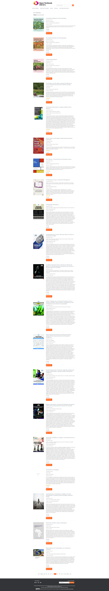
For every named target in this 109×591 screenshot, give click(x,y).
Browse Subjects (35, 8)
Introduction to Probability (52, 469)
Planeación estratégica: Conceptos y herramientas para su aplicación (60, 438)
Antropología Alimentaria (52, 204)
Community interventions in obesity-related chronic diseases (58, 107)
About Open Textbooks (44, 8)
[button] (38, 15)
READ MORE (48, 33)
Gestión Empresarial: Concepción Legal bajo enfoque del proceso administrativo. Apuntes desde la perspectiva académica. (60, 371)
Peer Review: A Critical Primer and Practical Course (58, 159)
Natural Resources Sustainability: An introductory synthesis (58, 548)
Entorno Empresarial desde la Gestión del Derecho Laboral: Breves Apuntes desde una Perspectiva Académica (58, 336)
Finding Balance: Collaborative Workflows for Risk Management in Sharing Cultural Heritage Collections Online (59, 495)
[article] (54, 26)
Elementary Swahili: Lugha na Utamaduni (56, 523)
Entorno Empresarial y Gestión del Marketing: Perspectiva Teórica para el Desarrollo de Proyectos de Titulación (60, 405)
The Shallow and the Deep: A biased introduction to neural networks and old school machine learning (59, 84)
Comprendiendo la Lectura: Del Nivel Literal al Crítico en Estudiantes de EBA (60, 235)
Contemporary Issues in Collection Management (58, 180)
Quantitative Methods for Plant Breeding (56, 18)
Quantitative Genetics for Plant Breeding (56, 38)
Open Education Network (64, 8)
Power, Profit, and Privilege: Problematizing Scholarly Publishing (59, 139)
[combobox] (64, 5)
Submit (51, 8)
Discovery (56, 8)
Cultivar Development (51, 59)
